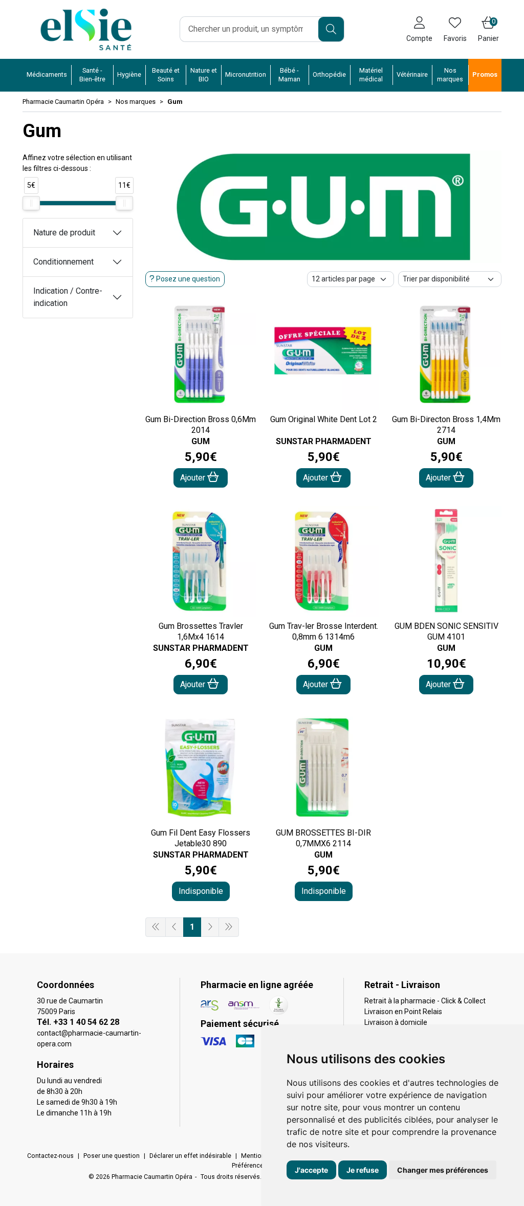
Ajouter (193, 478)
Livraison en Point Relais (403, 1011)
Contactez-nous (50, 1155)
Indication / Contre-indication (67, 297)
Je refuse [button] (362, 1170)
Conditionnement (63, 262)
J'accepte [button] (311, 1170)
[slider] (31, 203)
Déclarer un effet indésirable (190, 1155)
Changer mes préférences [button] (442, 1170)
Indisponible (201, 891)
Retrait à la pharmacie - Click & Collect (425, 1001)
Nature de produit (64, 232)
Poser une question (111, 1155)
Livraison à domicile (395, 1022)
